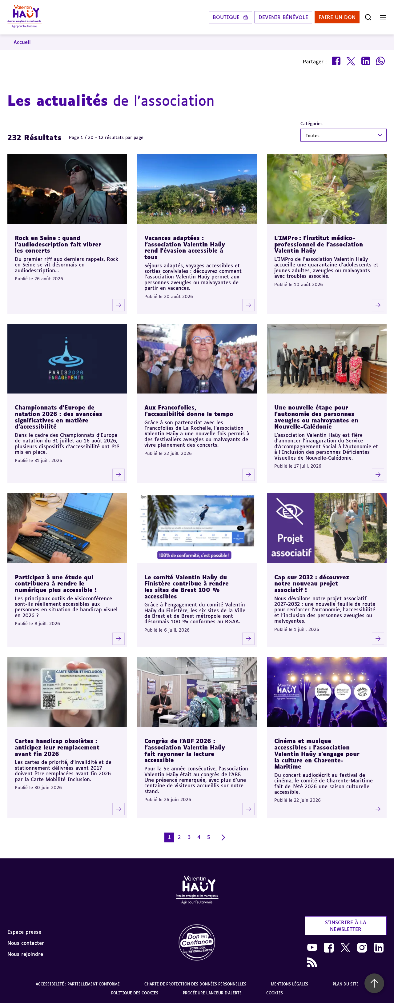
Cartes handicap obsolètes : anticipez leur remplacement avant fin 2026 (57, 747)
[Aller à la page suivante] (223, 837)
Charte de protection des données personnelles (195, 984)
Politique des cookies (134, 993)
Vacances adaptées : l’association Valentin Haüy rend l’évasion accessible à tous (184, 247)
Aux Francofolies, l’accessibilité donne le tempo (188, 410)
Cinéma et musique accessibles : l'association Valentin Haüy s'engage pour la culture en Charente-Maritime (317, 753)
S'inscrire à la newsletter (345, 925)
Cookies (274, 993)
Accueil (22, 42)
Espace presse (24, 932)
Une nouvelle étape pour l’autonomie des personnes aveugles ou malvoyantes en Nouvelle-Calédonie (316, 417)
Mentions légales (289, 984)
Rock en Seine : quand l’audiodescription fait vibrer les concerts (58, 244)
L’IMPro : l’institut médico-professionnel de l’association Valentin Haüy (318, 244)
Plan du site (346, 984)
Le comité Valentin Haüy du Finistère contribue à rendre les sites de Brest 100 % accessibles (186, 587)
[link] (197, 942)
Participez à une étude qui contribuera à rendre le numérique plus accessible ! (56, 583)
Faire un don (337, 17)
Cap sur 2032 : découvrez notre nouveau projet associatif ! (311, 583)
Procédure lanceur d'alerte (212, 993)
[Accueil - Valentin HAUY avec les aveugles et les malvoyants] (197, 891)
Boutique (226, 17)
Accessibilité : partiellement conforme (78, 984)
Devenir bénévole (283, 17)
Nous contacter (25, 943)
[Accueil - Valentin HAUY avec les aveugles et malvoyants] (24, 17)
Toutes (313, 135)
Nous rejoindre (25, 954)
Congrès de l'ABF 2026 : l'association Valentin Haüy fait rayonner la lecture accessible (184, 750)
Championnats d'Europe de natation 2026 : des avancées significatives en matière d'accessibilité (58, 417)
